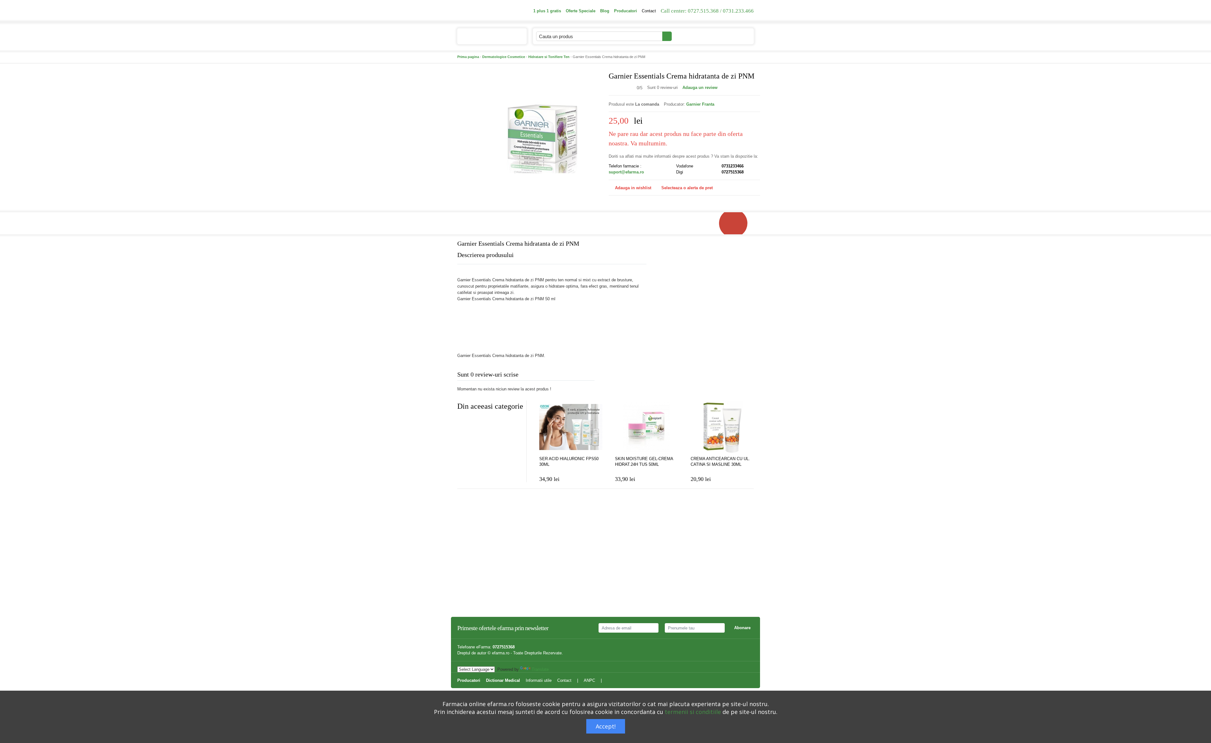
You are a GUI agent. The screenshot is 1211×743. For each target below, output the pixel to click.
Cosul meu (728, 36)
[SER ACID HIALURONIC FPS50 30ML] (570, 427)
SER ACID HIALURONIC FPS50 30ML (569, 461)
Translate (540, 669)
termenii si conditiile (693, 712)
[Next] (474, 421)
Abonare (742, 627)
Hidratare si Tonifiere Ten (549, 57)
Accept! (606, 726)
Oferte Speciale (580, 11)
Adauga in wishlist (633, 187)
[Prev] (462, 421)
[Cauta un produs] (667, 36)
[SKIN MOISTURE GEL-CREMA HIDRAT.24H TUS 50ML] (646, 427)
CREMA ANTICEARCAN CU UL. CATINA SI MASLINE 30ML (720, 461)
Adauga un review (699, 87)
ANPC (589, 680)
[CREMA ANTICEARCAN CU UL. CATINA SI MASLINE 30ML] (722, 427)
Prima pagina (468, 57)
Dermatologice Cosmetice (503, 57)
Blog (604, 11)
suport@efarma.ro (626, 172)
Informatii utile (539, 680)
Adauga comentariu (624, 375)
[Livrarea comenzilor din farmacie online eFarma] (736, 223)
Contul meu (689, 36)
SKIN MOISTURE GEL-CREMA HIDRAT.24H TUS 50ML (644, 461)
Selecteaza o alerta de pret (687, 187)
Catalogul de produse (487, 36)
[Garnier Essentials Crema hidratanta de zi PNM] (542, 132)
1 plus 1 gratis (547, 11)
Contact (649, 11)
